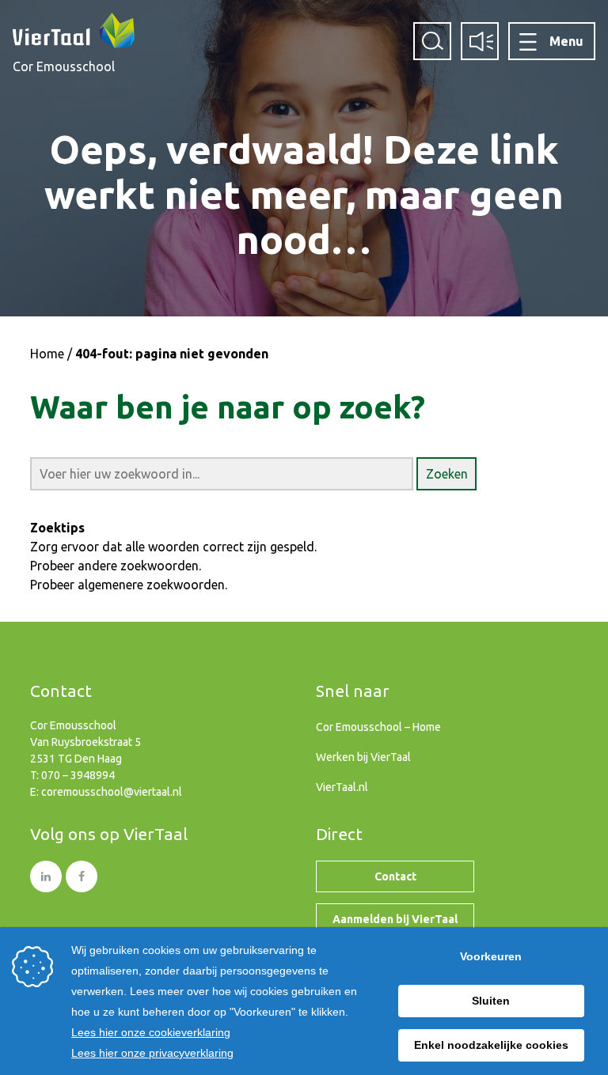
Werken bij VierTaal (363, 757)
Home (47, 353)
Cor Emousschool (64, 66)
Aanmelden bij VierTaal (395, 919)
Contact (395, 876)
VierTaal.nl (342, 787)
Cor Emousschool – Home (378, 727)
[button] (446, 473)
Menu (566, 41)
